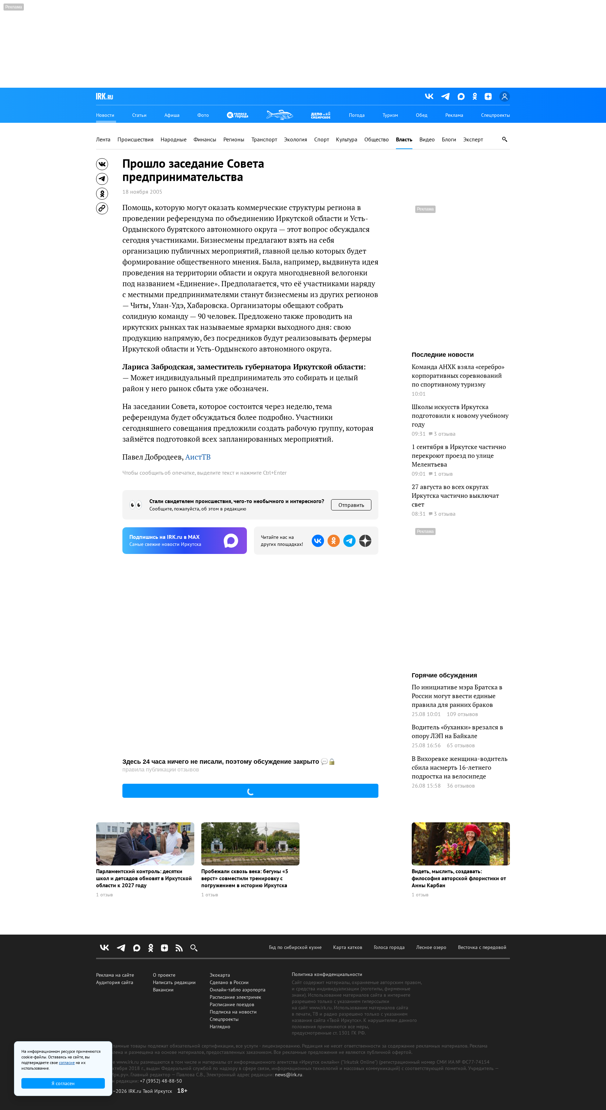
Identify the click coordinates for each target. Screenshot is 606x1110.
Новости (105, 115)
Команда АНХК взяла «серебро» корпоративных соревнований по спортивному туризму (458, 375)
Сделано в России (229, 982)
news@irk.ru (288, 1074)
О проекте (164, 975)
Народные (174, 139)
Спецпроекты (495, 115)
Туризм (390, 115)
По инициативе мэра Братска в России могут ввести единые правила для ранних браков (457, 696)
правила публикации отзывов (160, 770)
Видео (427, 139)
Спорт (321, 139)
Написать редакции (174, 982)
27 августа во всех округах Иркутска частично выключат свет (455, 495)
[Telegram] (445, 96)
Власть (404, 139)
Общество (376, 139)
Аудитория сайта (114, 982)
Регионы (233, 139)
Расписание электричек (235, 997)
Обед (421, 115)
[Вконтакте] (429, 96)
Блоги (449, 139)
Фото (203, 115)
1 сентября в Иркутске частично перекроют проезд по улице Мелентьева (459, 455)
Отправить (351, 504)
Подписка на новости (233, 1012)
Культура (346, 139)
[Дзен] (488, 96)
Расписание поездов (232, 1004)
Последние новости (443, 354)
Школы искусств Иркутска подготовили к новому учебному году (460, 415)
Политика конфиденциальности (327, 974)
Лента (103, 139)
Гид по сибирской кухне (295, 947)
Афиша (172, 115)
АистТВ (198, 457)
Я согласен (63, 1083)
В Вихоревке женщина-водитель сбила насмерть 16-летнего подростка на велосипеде (459, 767)
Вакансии (163, 990)
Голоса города (389, 947)
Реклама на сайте (115, 975)
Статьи (139, 115)
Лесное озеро (431, 947)
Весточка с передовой (482, 947)
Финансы (205, 139)
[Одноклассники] (474, 96)
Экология (295, 139)
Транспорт (264, 139)
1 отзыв (104, 895)
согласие (67, 1062)
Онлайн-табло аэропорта (237, 990)
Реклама (454, 115)
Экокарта (220, 975)
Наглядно (220, 1026)
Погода (357, 115)
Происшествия (135, 139)
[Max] (461, 96)
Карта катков (347, 947)
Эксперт (473, 139)
